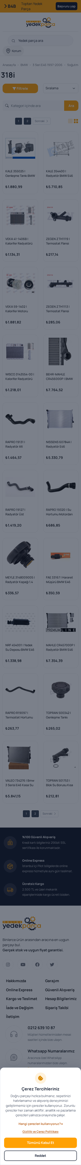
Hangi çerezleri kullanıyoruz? (40, 1124)
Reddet (40, 1155)
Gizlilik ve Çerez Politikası (40, 1132)
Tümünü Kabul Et (40, 1142)
